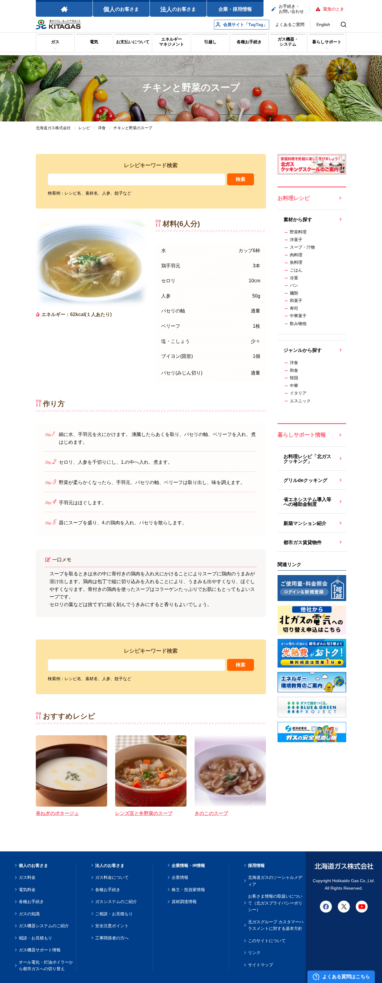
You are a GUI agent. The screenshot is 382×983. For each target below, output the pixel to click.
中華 (294, 385)
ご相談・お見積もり (114, 913)
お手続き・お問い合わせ (291, 9)
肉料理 (296, 254)
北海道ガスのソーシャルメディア (275, 881)
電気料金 (27, 889)
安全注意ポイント (112, 925)
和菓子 (296, 300)
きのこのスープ (211, 813)
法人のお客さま (109, 865)
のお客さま (121, 9)
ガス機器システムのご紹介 (44, 925)
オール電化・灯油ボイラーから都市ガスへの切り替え (46, 965)
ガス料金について (112, 877)
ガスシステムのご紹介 (116, 901)
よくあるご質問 (289, 24)
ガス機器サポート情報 (40, 949)
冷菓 (294, 277)
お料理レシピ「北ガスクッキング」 (307, 459)
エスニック (300, 400)
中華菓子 (298, 315)
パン (294, 285)
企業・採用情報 (235, 9)
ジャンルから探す (303, 350)
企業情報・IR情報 (188, 865)
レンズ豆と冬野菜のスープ (143, 813)
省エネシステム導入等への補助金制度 (307, 502)
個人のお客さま (33, 865)
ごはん (296, 270)
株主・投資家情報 (188, 889)
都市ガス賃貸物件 (303, 542)
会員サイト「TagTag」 (245, 24)
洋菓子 (296, 239)
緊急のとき (333, 9)
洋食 (294, 362)
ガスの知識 (29, 913)
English (323, 24)
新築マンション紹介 (305, 523)
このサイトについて (267, 940)
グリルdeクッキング (305, 480)
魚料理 (296, 262)
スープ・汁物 (302, 247)
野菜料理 (298, 231)
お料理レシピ (294, 198)
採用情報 (256, 865)
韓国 (294, 377)
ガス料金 (27, 877)
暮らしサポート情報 (302, 435)
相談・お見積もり (35, 938)
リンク (254, 952)
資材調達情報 (184, 901)
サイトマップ (260, 964)
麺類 (294, 293)
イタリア (298, 393)
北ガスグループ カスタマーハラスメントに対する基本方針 (276, 925)
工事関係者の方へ (112, 938)
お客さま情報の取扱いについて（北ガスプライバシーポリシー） (275, 903)
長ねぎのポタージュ (57, 813)
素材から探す (298, 219)
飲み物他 (298, 323)
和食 (294, 370)
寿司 (294, 308)
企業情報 (180, 877)
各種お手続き (31, 901)
